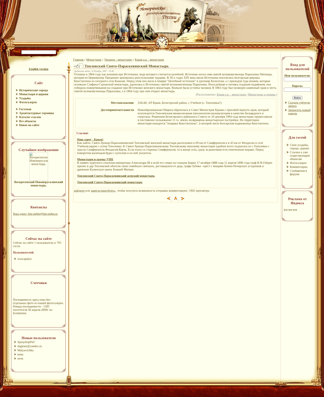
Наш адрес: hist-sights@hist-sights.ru (35, 213)
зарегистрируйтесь (103, 190)
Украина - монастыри (118, 59)
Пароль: (297, 85)
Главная (78, 59)
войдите (79, 190)
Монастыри (94, 59)
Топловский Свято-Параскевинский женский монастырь (116, 175)
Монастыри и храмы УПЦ (95, 159)
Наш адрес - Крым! (90, 139)
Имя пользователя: (297, 75)
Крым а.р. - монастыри (149, 59)
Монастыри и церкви (262, 94)
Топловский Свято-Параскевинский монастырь (109, 182)
